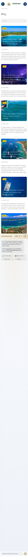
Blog (6, 8)
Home (2, 8)
